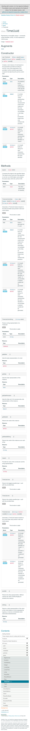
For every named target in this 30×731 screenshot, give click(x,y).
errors (4, 648)
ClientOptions (6, 689)
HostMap (5, 705)
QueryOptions (6, 691)
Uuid (2, 49)
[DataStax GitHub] (5, 714)
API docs (5, 24)
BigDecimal (7, 658)
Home (4, 22)
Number (22, 57)
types (4, 25)
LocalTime (7, 669)
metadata (5, 650)
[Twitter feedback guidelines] (4, 714)
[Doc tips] (3, 714)
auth (4, 646)
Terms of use (17, 715)
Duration (6, 660)
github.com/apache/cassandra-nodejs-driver (15, 12)
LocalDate (6, 667)
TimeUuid (8, 681)
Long (5, 672)
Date (14, 57)
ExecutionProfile (7, 701)
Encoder (5, 698)
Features (4, 638)
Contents (5, 630)
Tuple (5, 684)
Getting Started (6, 634)
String (8, 59)
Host (4, 703)
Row (5, 679)
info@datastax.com (5, 712)
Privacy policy (11, 715)
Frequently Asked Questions (9, 641)
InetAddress (7, 662)
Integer (6, 665)
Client (4, 693)
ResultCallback (7, 696)
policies (5, 653)
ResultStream (7, 677)
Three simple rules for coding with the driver (13, 636)
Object (5, 409)
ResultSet (6, 674)
